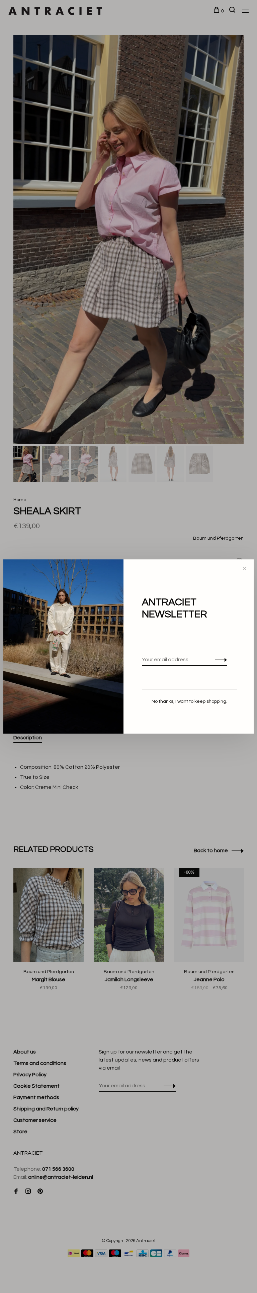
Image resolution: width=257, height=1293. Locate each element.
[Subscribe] (219, 659)
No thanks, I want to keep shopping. (189, 701)
